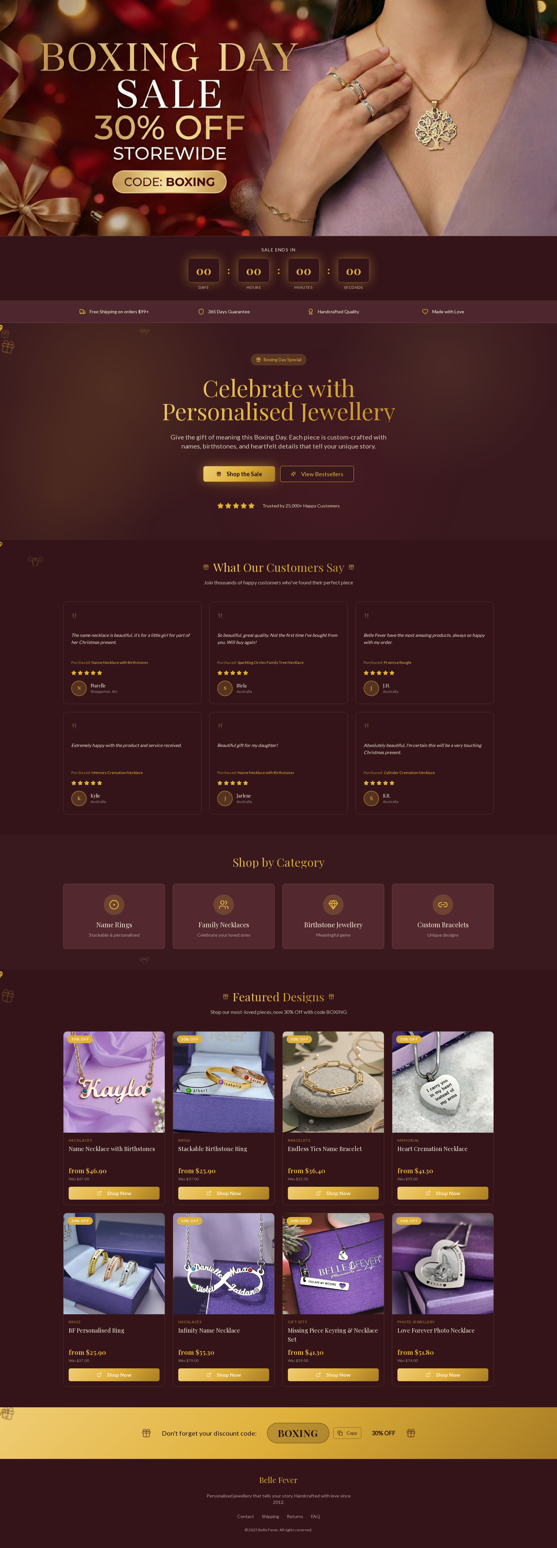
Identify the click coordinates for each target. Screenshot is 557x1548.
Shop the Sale (244, 473)
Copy (352, 1433)
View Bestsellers (322, 473)
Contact (245, 1516)
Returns (295, 1516)
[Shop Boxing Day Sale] (278, 118)
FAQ (315, 1516)
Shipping (270, 1516)
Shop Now (119, 1193)
